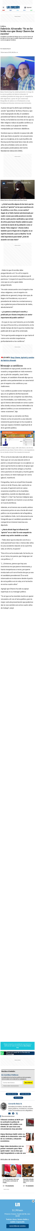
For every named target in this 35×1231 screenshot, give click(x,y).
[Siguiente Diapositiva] (33, 1175)
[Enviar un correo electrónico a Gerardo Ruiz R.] (9, 1113)
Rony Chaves (18, 1097)
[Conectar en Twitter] (17, 1113)
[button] (17, 189)
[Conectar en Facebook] (13, 1113)
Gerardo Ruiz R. (7, 48)
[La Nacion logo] (13, 7)
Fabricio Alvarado (12, 1094)
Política (3, 26)
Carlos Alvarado (25, 1094)
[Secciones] (3, 7)
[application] (17, 189)
